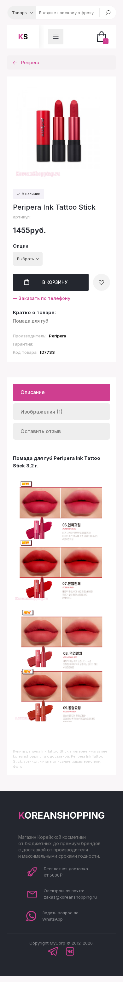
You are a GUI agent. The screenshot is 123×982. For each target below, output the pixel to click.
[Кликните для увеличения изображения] (61, 131)
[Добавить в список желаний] (101, 282)
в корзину (54, 282)
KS (23, 36)
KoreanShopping (61, 815)
